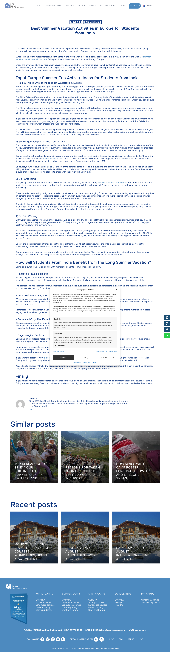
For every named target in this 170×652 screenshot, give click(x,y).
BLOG (111, 639)
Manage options (107, 357)
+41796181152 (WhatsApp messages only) (105, 630)
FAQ (121, 639)
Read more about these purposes (106, 351)
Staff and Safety (44, 610)
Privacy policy (63, 648)
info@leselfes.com (137, 630)
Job (141, 639)
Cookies (73, 648)
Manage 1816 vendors (59, 351)
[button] (116, 289)
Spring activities (96, 602)
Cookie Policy (77, 362)
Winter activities (43, 602)
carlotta (33, 398)
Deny (86, 357)
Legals (54, 648)
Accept (63, 357)
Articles (76, 22)
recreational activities (53, 158)
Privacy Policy (87, 362)
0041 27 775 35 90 (73, 630)
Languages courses (45, 605)
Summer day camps (150, 602)
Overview (40, 600)
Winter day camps (150, 600)
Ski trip (118, 602)
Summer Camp (92, 22)
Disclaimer (81, 648)
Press (131, 639)
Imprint (95, 362)
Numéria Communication (109, 648)
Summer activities (70, 602)
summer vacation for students (112, 182)
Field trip (119, 605)
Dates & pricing (43, 607)
